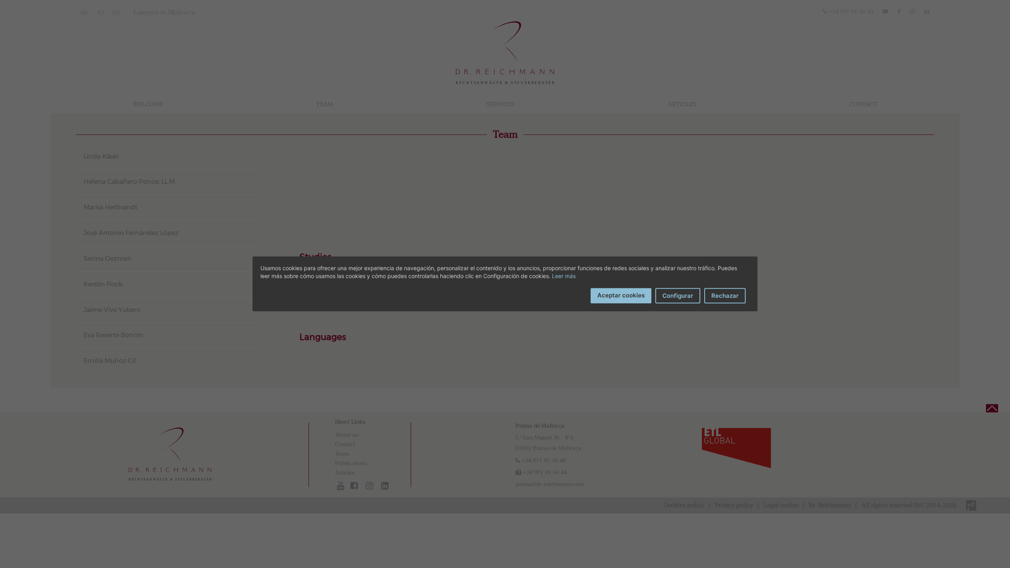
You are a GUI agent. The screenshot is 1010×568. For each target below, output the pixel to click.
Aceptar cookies (621, 295)
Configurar (677, 295)
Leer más (564, 276)
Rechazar (725, 295)
